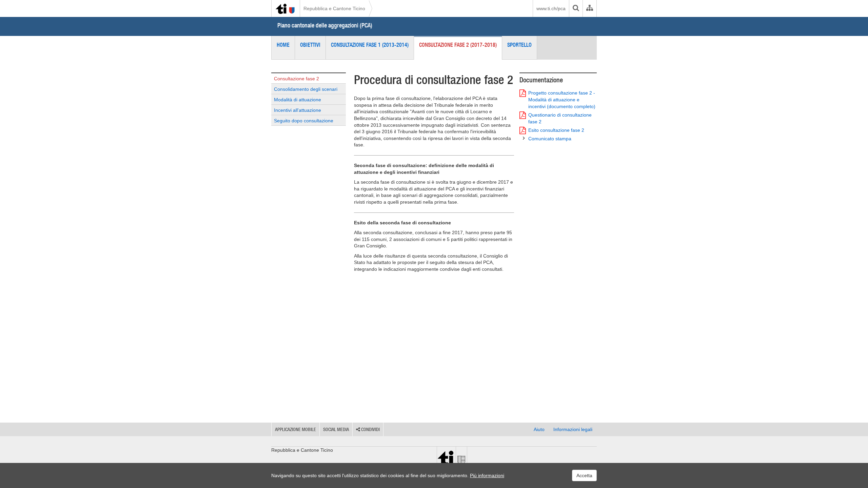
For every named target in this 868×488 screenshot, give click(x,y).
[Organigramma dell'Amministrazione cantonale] (589, 8)
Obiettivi (310, 44)
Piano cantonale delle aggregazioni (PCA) (324, 25)
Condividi (370, 429)
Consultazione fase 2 (296, 78)
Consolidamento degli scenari (305, 89)
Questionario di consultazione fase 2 (560, 118)
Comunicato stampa (549, 138)
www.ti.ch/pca (551, 8)
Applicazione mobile (295, 429)
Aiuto (539, 429)
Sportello (519, 44)
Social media (336, 429)
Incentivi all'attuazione (297, 110)
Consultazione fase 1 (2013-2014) (370, 44)
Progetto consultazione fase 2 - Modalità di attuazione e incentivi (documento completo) (561, 99)
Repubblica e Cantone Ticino (334, 8)
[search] (576, 8)
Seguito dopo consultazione (303, 120)
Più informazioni (487, 475)
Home (283, 44)
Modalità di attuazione (297, 99)
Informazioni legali (572, 429)
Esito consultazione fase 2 (556, 130)
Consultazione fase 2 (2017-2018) (458, 44)
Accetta (584, 475)
